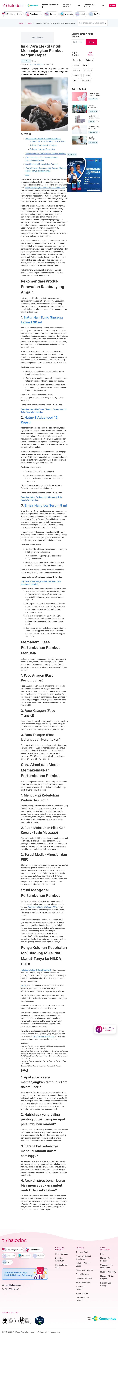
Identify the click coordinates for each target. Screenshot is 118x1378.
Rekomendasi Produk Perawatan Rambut (43, 138)
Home (21, 23)
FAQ (27, 175)
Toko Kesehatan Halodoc (43, 1036)
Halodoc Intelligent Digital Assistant (36, 970)
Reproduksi (86, 80)
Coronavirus (77, 60)
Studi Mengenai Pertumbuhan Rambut (41, 164)
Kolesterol (88, 70)
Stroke (85, 65)
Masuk (112, 5)
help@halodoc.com (11, 1285)
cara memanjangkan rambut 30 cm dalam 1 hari (45, 187)
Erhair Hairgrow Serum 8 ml (45, 505)
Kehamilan (76, 70)
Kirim (91, 42)
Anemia (87, 75)
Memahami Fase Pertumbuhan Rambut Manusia (45, 153)
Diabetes (89, 60)
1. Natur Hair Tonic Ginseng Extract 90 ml (47, 141)
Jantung (76, 65)
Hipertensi (77, 75)
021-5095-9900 (10, 1289)
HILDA (23, 985)
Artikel (30, 23)
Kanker (75, 80)
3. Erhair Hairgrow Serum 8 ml (42, 149)
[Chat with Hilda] (105, 1029)
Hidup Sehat (26, 61)
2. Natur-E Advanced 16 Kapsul (43, 145)
